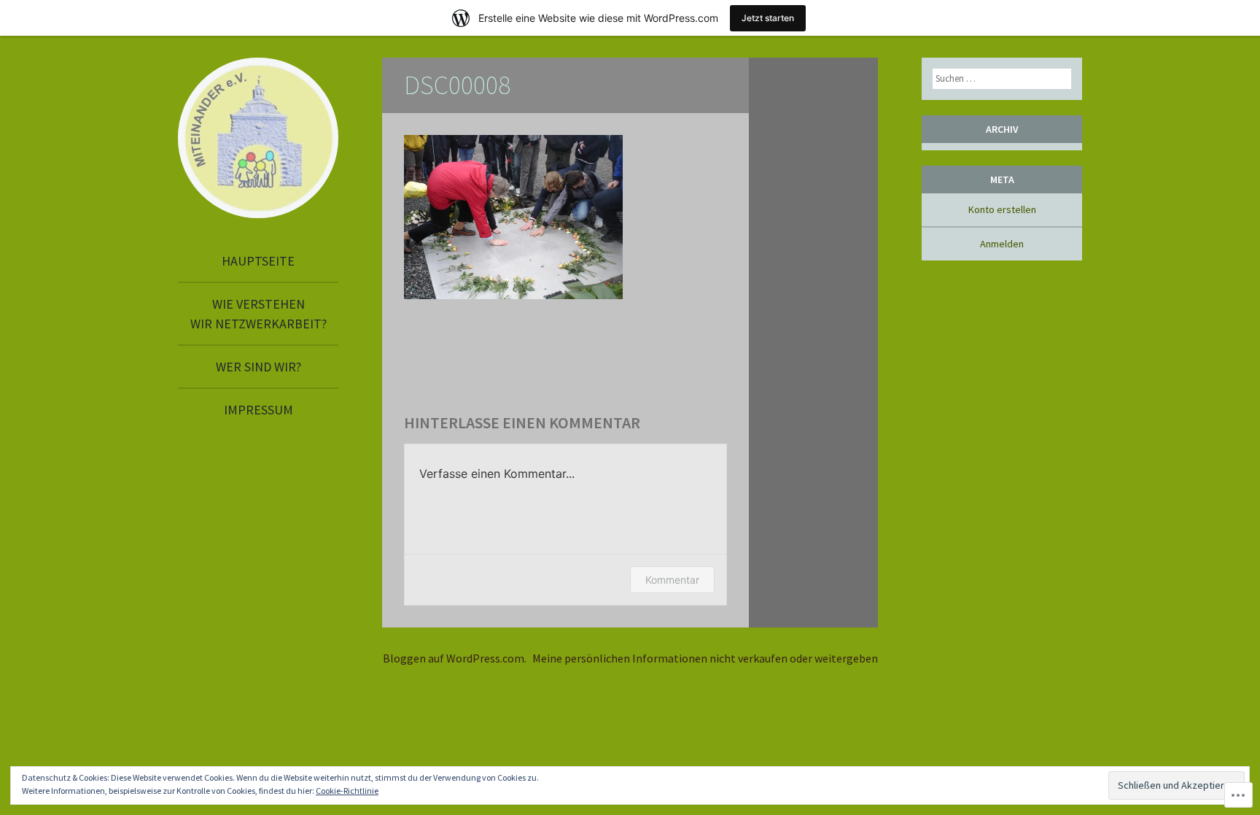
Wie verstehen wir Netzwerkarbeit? (258, 314)
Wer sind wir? (258, 366)
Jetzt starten (768, 17)
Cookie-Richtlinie (347, 790)
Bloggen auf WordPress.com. (454, 658)
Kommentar (672, 579)
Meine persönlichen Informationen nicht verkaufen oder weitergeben (705, 658)
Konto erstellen (1002, 209)
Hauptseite (258, 260)
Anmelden (1002, 243)
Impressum (258, 409)
